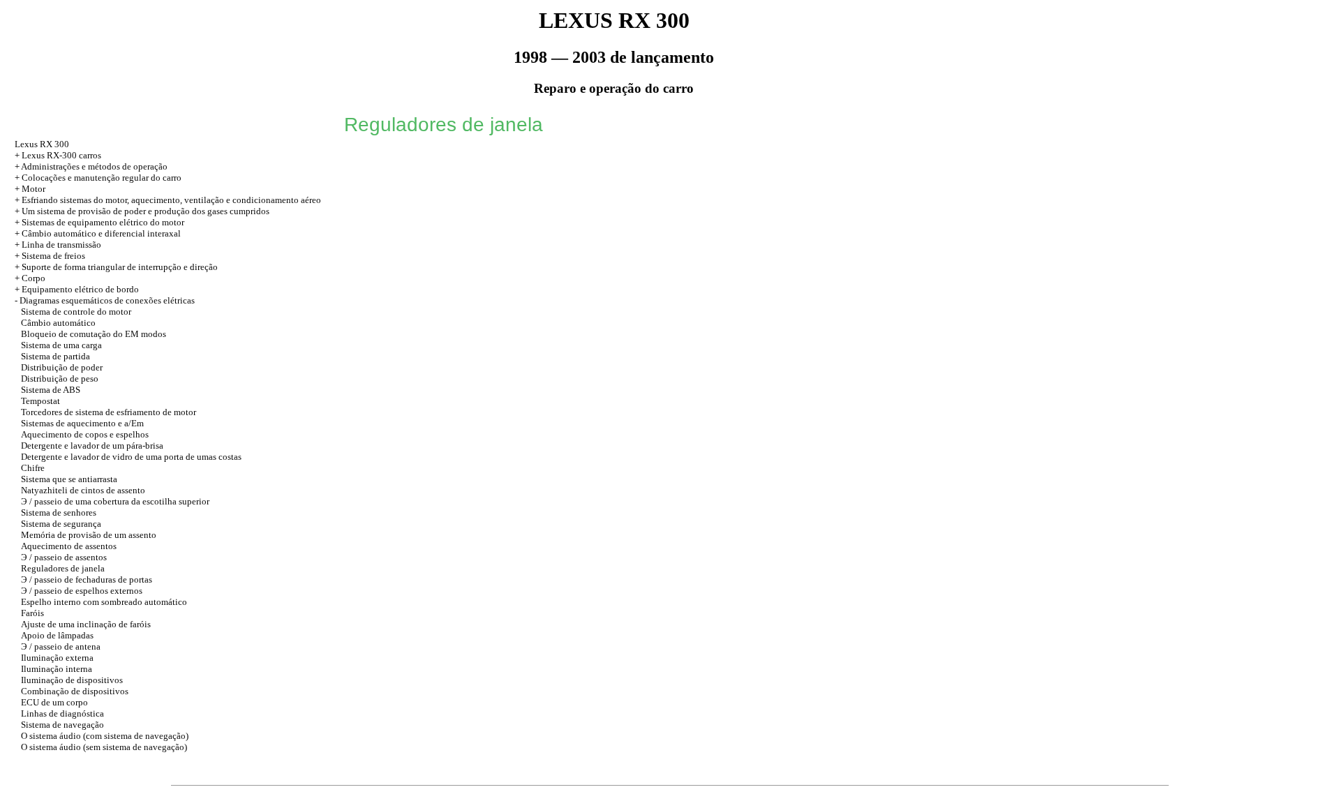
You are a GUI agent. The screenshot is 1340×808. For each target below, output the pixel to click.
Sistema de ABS (50, 389)
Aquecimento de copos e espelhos (85, 434)
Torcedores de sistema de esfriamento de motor (108, 412)
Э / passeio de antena (60, 646)
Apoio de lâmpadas (57, 635)
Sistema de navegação (62, 724)
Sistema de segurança (61, 523)
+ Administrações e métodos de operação (91, 166)
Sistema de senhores (58, 512)
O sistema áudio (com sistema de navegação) (104, 736)
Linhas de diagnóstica (62, 713)
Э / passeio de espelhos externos (81, 590)
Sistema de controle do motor (76, 311)
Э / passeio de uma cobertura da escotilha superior (115, 501)
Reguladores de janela (63, 568)
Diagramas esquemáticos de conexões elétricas (107, 300)
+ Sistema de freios (50, 255)
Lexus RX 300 (42, 144)
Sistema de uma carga (61, 345)
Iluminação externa (57, 657)
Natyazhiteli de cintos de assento (83, 490)
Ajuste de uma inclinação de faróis (86, 624)
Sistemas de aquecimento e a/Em (82, 423)
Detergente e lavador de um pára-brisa (92, 445)
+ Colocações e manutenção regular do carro (98, 177)
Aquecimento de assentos (69, 546)
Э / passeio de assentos (64, 557)
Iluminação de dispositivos (72, 680)
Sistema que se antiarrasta (69, 479)
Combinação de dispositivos (74, 691)
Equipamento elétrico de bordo (80, 289)
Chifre (33, 468)
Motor (33, 189)
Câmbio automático (58, 322)
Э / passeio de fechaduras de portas (86, 579)
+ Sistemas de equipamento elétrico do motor (99, 222)
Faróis (32, 613)
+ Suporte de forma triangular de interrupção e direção (116, 267)
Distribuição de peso (59, 378)
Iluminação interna (56, 669)
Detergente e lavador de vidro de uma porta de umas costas (131, 456)
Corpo (33, 278)
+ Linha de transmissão (58, 244)
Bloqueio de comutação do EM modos (93, 334)
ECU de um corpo (54, 702)
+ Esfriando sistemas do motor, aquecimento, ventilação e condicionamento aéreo (168, 200)
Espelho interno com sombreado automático (104, 602)
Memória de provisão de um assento (88, 535)
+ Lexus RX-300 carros (58, 155)
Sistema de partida (55, 356)
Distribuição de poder (62, 367)
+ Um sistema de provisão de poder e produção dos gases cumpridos (142, 211)
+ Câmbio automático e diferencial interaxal (98, 233)
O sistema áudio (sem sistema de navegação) (104, 747)
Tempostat (40, 401)
